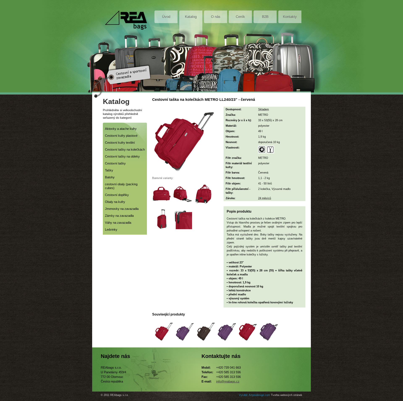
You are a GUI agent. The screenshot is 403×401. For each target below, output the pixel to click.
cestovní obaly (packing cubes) (121, 186)
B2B (265, 17)
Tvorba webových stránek (286, 395)
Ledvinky (111, 229)
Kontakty (290, 17)
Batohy (110, 177)
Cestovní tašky (115, 163)
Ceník (240, 17)
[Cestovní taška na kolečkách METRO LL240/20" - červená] (162, 342)
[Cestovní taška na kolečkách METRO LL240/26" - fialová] (267, 342)
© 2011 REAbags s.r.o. (115, 395)
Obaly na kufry (115, 202)
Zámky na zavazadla (119, 215)
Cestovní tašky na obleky (122, 156)
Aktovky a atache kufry (121, 128)
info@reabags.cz (227, 381)
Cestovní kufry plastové (121, 135)
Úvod (166, 17)
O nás (215, 17)
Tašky (109, 170)
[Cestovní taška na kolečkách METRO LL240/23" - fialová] (225, 342)
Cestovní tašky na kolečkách (125, 149)
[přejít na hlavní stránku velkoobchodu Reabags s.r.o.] (124, 19)
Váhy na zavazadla (118, 222)
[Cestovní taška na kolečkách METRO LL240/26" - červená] (246, 342)
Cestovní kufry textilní (120, 142)
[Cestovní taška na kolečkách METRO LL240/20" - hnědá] (204, 342)
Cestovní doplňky (117, 195)
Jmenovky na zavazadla (122, 208)
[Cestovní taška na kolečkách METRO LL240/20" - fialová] (183, 342)
